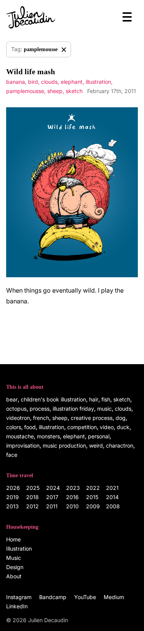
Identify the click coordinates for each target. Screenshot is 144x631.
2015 (92, 497)
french (41, 418)
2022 (93, 487)
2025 (33, 487)
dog (121, 418)
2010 (72, 506)
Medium (114, 597)
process (40, 408)
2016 (72, 497)
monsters (48, 436)
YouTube (85, 597)
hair (93, 399)
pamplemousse (25, 91)
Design (14, 567)
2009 (93, 506)
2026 (13, 487)
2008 (113, 506)
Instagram (18, 597)
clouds (49, 81)
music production (64, 445)
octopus (16, 408)
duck (123, 427)
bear (12, 399)
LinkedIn (17, 606)
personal (98, 436)
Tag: (34, 49)
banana (15, 81)
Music (13, 557)
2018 (32, 497)
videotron (18, 418)
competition (82, 427)
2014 (112, 497)
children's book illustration (53, 399)
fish (105, 399)
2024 (53, 487)
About (14, 576)
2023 (73, 487)
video (107, 427)
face (11, 454)
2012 (32, 506)
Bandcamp (52, 597)
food (30, 427)
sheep (55, 91)
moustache (20, 436)
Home (13, 539)
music (104, 408)
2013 (12, 506)
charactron (119, 445)
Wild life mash (30, 71)
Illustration (19, 548)
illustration (98, 81)
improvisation (23, 445)
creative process (92, 418)
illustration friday (73, 408)
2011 (52, 506)
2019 (12, 497)
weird (96, 445)
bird (33, 81)
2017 (52, 497)
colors (13, 427)
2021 (112, 487)
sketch (74, 91)
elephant (72, 81)
